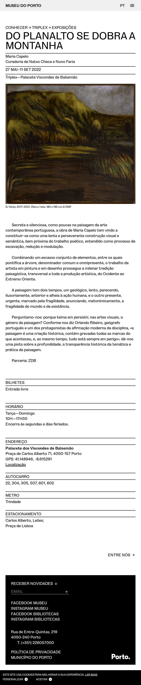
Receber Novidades (32, 583)
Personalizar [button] (13, 679)
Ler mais (91, 674)
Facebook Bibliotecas (35, 614)
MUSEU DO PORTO (23, 5)
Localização (16, 464)
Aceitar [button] (41, 679)
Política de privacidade (36, 652)
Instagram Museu (29, 608)
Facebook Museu (29, 603)
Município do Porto (31, 657)
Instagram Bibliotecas (35, 619)
